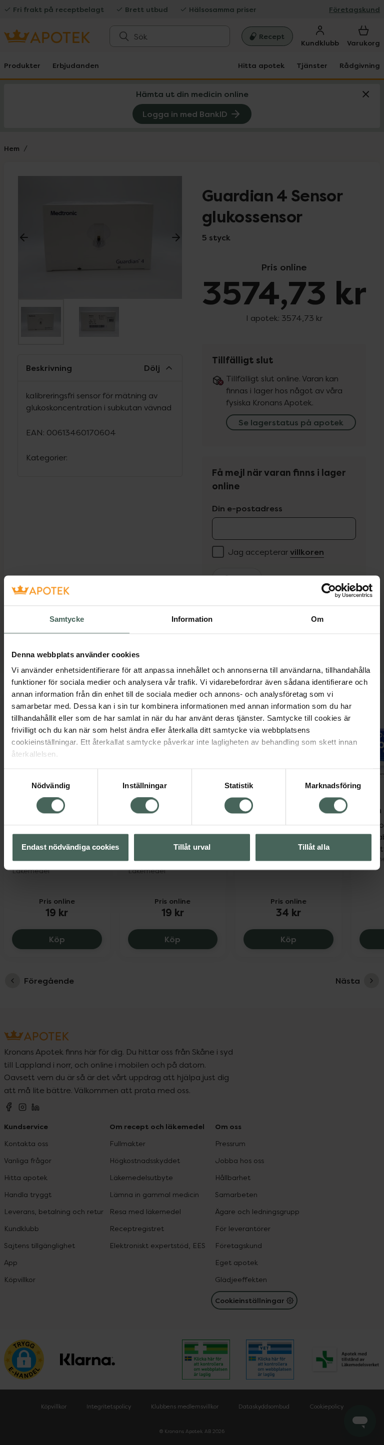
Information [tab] (192, 619)
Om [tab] (317, 619)
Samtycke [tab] (67, 619)
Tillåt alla (314, 847)
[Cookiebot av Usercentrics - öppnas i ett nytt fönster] (328, 590)
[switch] (144, 806)
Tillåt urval (192, 847)
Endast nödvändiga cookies (71, 847)
